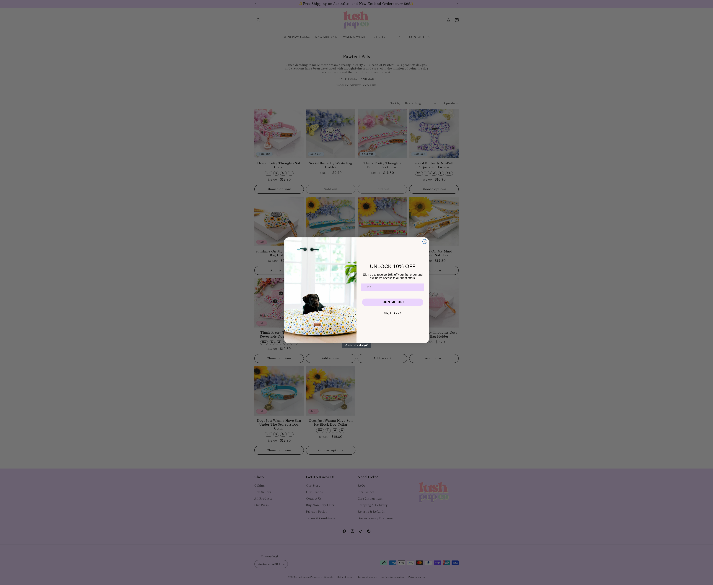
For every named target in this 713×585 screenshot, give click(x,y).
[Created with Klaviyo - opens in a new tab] (356, 345)
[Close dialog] (425, 241)
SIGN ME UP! (393, 302)
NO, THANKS (393, 313)
